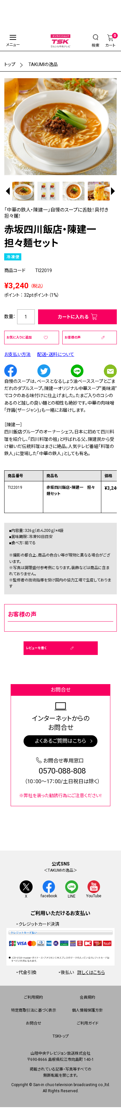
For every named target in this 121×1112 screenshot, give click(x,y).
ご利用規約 (33, 997)
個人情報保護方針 (87, 1010)
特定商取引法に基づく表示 (33, 1010)
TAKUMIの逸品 (43, 64)
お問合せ (33, 1023)
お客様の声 (73, 337)
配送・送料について (55, 354)
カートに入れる (73, 316)
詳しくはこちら (91, 972)
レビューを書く (36, 648)
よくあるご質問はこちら (60, 741)
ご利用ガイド (87, 1023)
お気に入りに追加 (19, 337)
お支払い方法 (17, 354)
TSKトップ (61, 1036)
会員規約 (87, 997)
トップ (9, 64)
